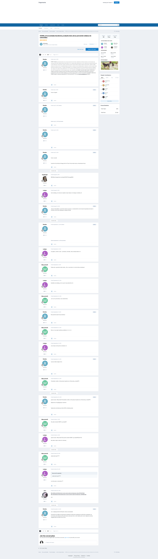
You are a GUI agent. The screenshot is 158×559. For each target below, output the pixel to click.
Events (63, 24)
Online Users (56, 28)
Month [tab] (107, 77)
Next (48, 54)
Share (85, 44)
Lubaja (45, 190)
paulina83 (107, 84)
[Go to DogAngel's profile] (45, 179)
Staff (51, 28)
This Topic (113, 24)
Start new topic (80, 49)
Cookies (88, 555)
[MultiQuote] (52, 85)
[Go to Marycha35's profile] (45, 269)
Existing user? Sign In (107, 2)
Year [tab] (112, 77)
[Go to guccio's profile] (103, 93)
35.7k (45, 70)
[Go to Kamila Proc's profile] (103, 81)
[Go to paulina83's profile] (103, 85)
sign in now (66, 537)
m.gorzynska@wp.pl (82, 74)
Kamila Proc (107, 80)
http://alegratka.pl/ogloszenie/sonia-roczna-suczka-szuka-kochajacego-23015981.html (68, 494)
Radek (106, 88)
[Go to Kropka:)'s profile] (112, 47)
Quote (55, 84)
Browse (41, 24)
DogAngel (44, 174)
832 (45, 201)
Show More (109, 101)
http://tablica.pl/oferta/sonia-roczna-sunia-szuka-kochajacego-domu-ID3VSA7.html (67, 493)
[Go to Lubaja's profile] (45, 194)
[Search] (118, 25)
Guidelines (46, 28)
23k (45, 275)
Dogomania (42, 2)
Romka (46, 43)
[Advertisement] (79, 14)
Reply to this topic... (50, 542)
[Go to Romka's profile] (41, 44)
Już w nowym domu (53, 44)
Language (70, 555)
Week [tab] (102, 77)
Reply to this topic (92, 49)
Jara (45, 490)
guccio (106, 92)
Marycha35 (45, 264)
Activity (46, 24)
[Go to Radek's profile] (103, 89)
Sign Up (116, 2)
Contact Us (83, 555)
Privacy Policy (77, 555)
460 (45, 185)
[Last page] (51, 54)
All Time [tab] (116, 77)
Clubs (58, 24)
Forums (40, 28)
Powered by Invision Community (79, 557)
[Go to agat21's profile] (103, 97)
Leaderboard (52, 24)
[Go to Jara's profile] (45, 495)
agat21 (106, 96)
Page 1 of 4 (55, 54)
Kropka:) (115, 46)
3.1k (45, 501)
